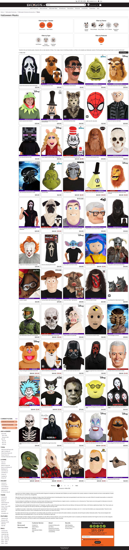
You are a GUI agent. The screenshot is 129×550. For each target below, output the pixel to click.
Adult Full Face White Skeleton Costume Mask (50, 335)
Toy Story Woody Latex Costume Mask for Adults (51, 300)
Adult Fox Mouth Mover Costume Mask (49, 370)
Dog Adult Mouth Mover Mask (47, 85)
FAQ (33, 531)
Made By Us (4, 522)
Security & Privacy (69, 526)
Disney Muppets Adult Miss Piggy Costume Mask (51, 157)
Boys (3, 442)
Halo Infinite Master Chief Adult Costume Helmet (29, 335)
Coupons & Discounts (54, 525)
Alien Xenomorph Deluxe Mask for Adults (27, 192)
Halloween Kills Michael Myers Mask (71, 406)
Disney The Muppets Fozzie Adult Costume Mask (29, 370)
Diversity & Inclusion (54, 528)
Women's (4, 437)
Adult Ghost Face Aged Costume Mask (49, 443)
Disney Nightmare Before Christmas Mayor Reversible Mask (50, 121)
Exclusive (3, 520)
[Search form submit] (84, 5)
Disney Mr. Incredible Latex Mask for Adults (94, 479)
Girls (3, 444)
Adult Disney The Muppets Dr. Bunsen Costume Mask (95, 407)
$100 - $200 (4, 539)
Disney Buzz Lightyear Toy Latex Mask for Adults (73, 228)
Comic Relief (4, 486)
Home (19, 523)
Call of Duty (4, 470)
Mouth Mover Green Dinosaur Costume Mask (28, 479)
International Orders (37, 530)
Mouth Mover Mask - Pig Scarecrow (70, 300)
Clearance (3, 518)
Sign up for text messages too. (91, 539)
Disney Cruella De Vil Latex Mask (70, 335)
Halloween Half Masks (6, 449)
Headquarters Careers (54, 530)
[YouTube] (101, 526)
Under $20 (3, 534)
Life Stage (3, 508)
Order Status (35, 526)
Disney (2, 478)
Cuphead (3, 476)
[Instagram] (97, 526)
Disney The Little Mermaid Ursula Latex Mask (94, 443)
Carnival (3, 483)
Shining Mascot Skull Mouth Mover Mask (115, 157)
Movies (2, 509)
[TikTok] (104, 526)
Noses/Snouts (4, 455)
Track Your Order (22, 527)
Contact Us (92, 1)
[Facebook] (91, 526)
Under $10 (3, 532)
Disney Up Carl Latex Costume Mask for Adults (95, 228)
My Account (21, 525)
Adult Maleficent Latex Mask (47, 406)
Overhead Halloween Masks (7, 456)
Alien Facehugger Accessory (113, 335)
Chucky (3, 474)
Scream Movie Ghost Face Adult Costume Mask (28, 85)
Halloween (3, 488)
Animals (3, 497)
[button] (92, 5)
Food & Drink (4, 502)
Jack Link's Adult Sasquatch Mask (92, 157)
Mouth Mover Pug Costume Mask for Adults (50, 228)
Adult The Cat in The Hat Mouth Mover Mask (72, 157)
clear (16, 418)
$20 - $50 (3, 536)
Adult (2, 433)
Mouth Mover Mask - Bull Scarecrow (70, 479)
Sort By (122, 52)
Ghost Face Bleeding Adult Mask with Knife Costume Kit (28, 229)
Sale (2, 525)
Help (101, 1)
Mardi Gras (3, 490)
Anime (2, 463)
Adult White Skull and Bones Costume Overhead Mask (29, 443)
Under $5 (3, 530)
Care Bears (3, 472)
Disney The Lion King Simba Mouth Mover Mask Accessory (117, 193)
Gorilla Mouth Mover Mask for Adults (115, 228)
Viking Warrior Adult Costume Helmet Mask (116, 264)
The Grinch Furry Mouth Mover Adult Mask (94, 85)
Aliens (2, 462)
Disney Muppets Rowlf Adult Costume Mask (116, 443)
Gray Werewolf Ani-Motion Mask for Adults (116, 300)
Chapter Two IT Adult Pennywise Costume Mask (29, 264)
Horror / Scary (4, 506)
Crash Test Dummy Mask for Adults (92, 335)
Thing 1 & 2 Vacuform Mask (25, 406)
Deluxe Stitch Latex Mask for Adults (70, 264)
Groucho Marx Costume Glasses (70, 85)
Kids (2, 439)
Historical (3, 504)
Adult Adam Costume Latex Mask (48, 479)
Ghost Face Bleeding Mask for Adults (49, 264)
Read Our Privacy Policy (97, 544)
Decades (3, 499)
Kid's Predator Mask (67, 192)
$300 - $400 (4, 543)
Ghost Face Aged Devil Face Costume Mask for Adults (95, 371)
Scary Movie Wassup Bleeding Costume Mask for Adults (117, 407)
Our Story (51, 526)
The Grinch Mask (45, 192)
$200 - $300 (4, 541)
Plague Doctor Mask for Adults (114, 479)
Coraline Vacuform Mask (90, 264)
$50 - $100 (4, 538)
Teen (3, 440)
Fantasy (3, 500)
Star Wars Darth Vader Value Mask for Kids (72, 370)
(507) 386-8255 (82, 1)
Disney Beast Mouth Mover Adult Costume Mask (117, 85)
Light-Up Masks (5, 451)
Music (2, 511)
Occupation (3, 513)
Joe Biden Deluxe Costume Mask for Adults (116, 370)
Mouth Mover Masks (5, 453)
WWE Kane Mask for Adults (91, 300)
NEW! (2, 523)
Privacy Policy (68, 528)
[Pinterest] (94, 526)
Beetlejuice (3, 469)
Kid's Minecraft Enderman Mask (26, 157)
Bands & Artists (4, 465)
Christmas (3, 485)
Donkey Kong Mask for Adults (69, 443)
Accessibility (52, 531)
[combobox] (64, 5)
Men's (3, 435)
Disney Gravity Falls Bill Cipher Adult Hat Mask (95, 192)
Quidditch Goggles (23, 300)
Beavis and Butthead (5, 467)
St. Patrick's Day (5, 492)
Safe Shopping (68, 525)
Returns (34, 528)
